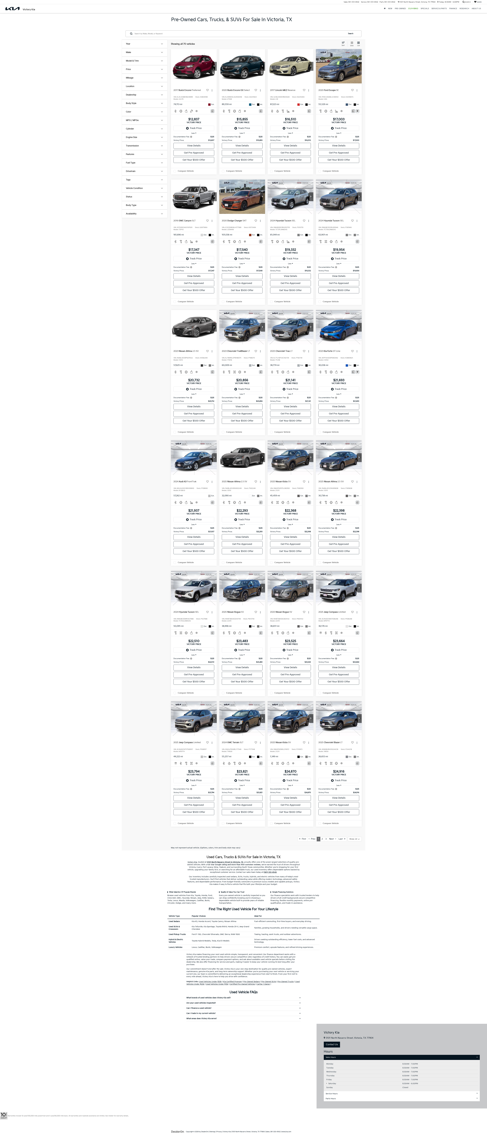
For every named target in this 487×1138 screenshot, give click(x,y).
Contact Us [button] (332, 1044)
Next (332, 839)
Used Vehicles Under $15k (217, 984)
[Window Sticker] (357, 111)
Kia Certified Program (232, 982)
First (303, 839)
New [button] (390, 8)
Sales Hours (331, 1057)
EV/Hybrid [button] (413, 8)
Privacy (219, 1132)
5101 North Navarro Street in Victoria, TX (225, 862)
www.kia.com (286, 1132)
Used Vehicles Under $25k (210, 982)
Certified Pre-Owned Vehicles (242, 984)
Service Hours (332, 1094)
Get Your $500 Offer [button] (194, 160)
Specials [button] (425, 8)
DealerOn (204, 1132)
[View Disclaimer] (197, 111)
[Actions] (212, 90)
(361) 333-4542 (270, 872)
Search (350, 34)
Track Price (196, 128)
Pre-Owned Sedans (251, 982)
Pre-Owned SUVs (268, 982)
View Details (194, 145)
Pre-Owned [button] (400, 8)
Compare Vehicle (186, 171)
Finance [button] (453, 8)
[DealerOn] (177, 1132)
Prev (312, 839)
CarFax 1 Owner (263, 984)
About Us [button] (476, 8)
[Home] (385, 8)
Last (341, 839)
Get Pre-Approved (194, 152)
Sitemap (212, 1132)
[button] (214, 66)
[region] (193, 139)
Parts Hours (331, 1099)
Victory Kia (192, 862)
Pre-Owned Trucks (286, 982)
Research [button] (464, 8)
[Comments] (212, 111)
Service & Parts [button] (439, 8)
